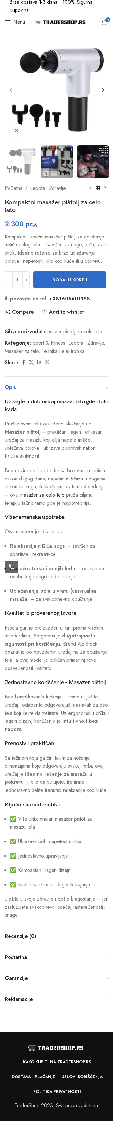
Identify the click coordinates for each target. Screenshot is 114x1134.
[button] (11, 90)
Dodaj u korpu (69, 280)
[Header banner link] (57, 6)
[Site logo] (59, 21)
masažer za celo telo (42, 494)
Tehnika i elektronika (63, 351)
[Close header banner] (106, 6)
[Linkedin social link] (39, 362)
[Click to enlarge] (17, 130)
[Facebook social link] (23, 362)
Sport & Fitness (49, 343)
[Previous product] (90, 188)
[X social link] (31, 362)
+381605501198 (69, 298)
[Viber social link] (47, 362)
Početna (13, 188)
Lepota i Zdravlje (48, 188)
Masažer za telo (22, 351)
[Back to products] (98, 188)
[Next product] (105, 188)
